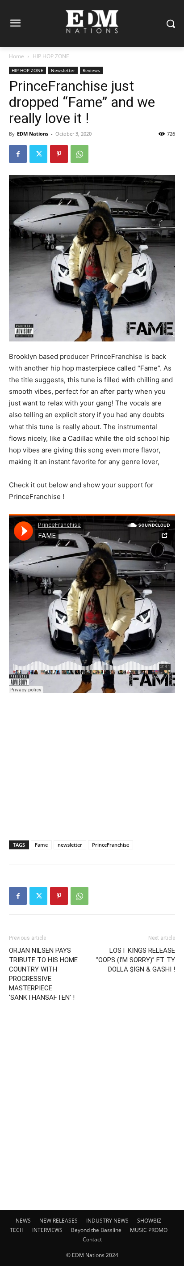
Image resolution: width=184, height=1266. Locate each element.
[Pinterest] (59, 154)
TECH (17, 1230)
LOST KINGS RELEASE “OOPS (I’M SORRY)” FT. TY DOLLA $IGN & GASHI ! (135, 959)
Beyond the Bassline (96, 1230)
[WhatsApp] (79, 154)
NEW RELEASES (58, 1220)
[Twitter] (38, 154)
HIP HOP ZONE (51, 56)
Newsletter (63, 70)
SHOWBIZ (149, 1220)
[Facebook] (18, 154)
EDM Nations (32, 133)
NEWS (23, 1220)
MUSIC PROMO (148, 1230)
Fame (41, 844)
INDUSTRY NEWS (107, 1220)
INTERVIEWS (47, 1230)
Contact (92, 1239)
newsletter (70, 844)
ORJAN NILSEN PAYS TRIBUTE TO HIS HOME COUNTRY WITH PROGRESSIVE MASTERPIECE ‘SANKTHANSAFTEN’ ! (43, 974)
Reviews (91, 70)
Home (16, 56)
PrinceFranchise (110, 844)
